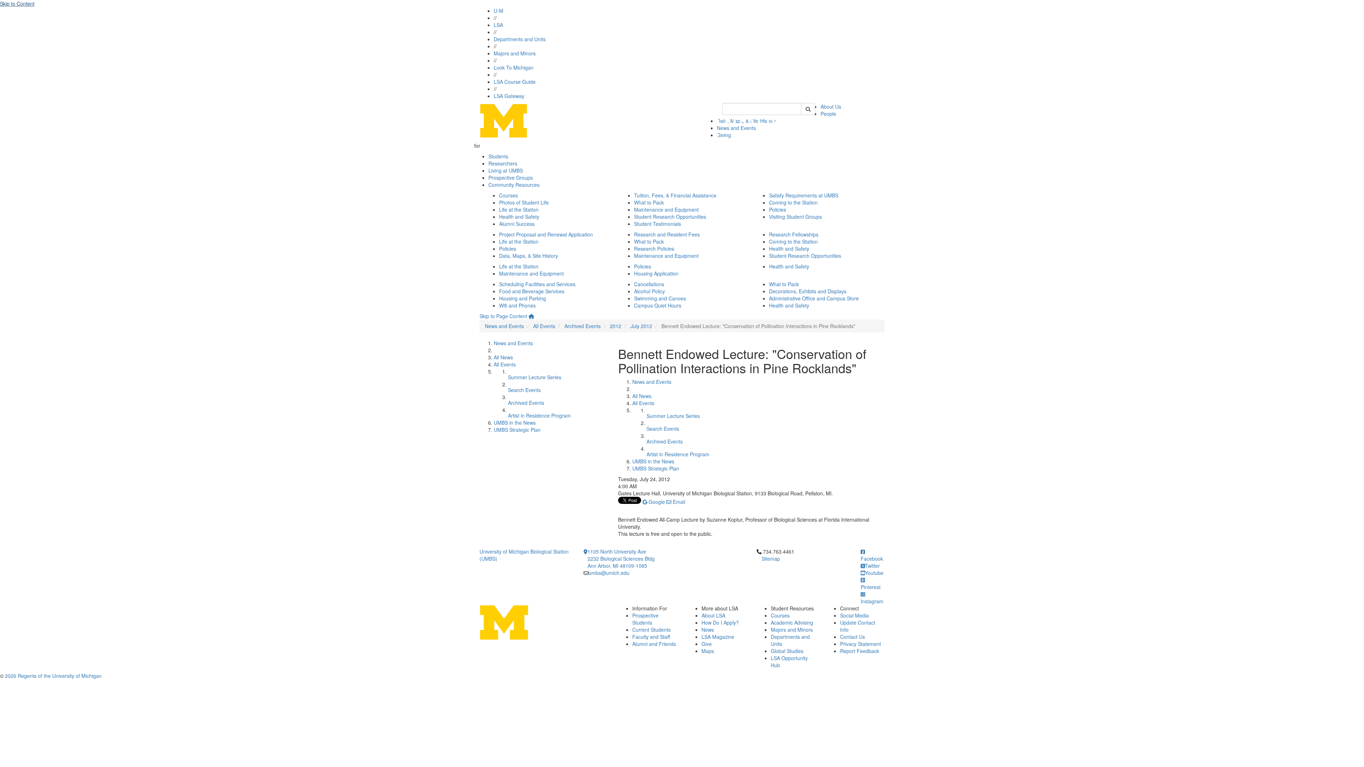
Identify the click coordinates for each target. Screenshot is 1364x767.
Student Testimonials (657, 223)
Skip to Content (17, 3)
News (708, 629)
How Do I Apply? (720, 622)
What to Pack (649, 202)
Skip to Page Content (503, 316)
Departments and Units (520, 39)
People (828, 113)
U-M (498, 10)
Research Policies (654, 248)
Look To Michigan (514, 67)
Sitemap (771, 558)
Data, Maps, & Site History (528, 255)
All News (503, 357)
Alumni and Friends (654, 643)
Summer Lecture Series (534, 377)
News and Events (504, 326)
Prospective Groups (510, 177)
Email (678, 501)
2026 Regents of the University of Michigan (53, 675)
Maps (708, 650)
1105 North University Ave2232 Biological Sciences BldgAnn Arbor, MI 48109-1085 (621, 558)
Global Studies (787, 650)
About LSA (713, 615)
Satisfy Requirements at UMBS (803, 195)
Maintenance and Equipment (666, 209)
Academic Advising (792, 622)
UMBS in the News (515, 422)
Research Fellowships (793, 234)
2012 (615, 326)
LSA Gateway (509, 95)
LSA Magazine (718, 636)
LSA (498, 24)
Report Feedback (859, 650)
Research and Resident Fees (667, 234)
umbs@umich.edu (609, 572)
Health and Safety (519, 216)
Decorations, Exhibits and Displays (807, 291)
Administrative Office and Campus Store (814, 298)
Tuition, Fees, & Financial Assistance (675, 195)
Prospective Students (645, 619)
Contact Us (852, 636)
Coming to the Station (793, 202)
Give (707, 643)
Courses (508, 195)
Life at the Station (518, 209)
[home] (531, 316)
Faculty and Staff (651, 636)
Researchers (502, 163)
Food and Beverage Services (531, 291)
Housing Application (656, 273)
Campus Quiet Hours (657, 305)
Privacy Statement (860, 643)
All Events (544, 326)
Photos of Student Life (524, 202)
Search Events (524, 389)
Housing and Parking (522, 298)
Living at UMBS (505, 170)
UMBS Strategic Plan (517, 429)
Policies (777, 209)
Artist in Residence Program (539, 415)
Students (498, 156)
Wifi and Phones (517, 305)
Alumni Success (517, 223)
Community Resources (514, 184)
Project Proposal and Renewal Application (546, 234)
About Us (831, 106)
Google (656, 501)
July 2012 (641, 326)
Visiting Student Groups (795, 216)
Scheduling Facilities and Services (537, 284)
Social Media (854, 615)
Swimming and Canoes (660, 298)
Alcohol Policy (649, 291)
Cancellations (649, 284)
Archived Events (582, 326)
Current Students (651, 629)
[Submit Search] (808, 109)
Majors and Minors (515, 53)
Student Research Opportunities (670, 216)
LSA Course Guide (515, 81)
